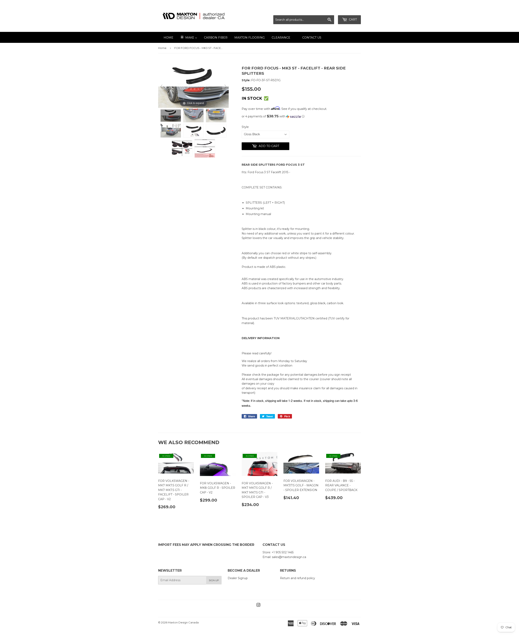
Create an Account (348, 10)
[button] (301, 116)
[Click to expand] (193, 86)
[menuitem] (166, 37)
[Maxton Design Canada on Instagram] (258, 605)
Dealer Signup (238, 578)
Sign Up (214, 580)
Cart (352, 19)
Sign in (325, 10)
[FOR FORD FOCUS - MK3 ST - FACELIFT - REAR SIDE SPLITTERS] (171, 115)
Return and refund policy (297, 578)
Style (245, 127)
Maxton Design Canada (183, 622)
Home (162, 48)
